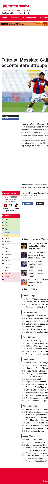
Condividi (28, 203)
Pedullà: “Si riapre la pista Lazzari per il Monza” (36, 264)
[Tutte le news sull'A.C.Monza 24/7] (16, 7)
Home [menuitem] (4, 18)
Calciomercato (32, 193)
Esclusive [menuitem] (15, 18)
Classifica (6, 215)
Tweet (41, 203)
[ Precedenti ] (10, 211)
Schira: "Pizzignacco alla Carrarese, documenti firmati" (38, 282)
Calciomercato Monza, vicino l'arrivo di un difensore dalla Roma (37, 255)
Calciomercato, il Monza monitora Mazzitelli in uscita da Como (37, 246)
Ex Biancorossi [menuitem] (29, 18)
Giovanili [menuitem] (44, 18)
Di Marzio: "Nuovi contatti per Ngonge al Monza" (36, 273)
